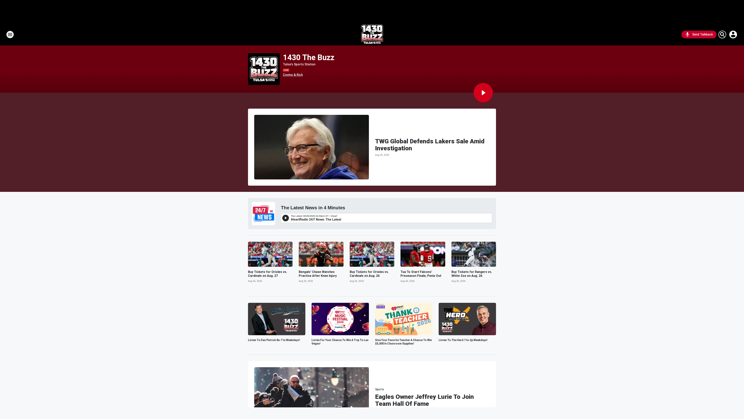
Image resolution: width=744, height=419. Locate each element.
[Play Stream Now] (483, 92)
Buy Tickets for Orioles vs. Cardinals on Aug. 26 (369, 274)
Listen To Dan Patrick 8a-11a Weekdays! (274, 340)
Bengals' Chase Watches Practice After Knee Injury (318, 274)
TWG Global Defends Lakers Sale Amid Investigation (430, 145)
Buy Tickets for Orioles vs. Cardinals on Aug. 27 (267, 274)
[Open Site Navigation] (10, 34)
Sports (379, 389)
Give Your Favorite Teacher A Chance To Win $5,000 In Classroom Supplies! (403, 341)
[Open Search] (722, 34)
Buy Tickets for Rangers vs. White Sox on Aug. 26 (471, 274)
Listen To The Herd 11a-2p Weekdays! (463, 340)
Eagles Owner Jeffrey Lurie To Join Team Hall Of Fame (424, 400)
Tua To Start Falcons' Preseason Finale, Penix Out (420, 274)
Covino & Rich (293, 75)
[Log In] (733, 34)
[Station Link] (372, 34)
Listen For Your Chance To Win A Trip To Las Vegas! (340, 341)
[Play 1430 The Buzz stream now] (264, 69)
